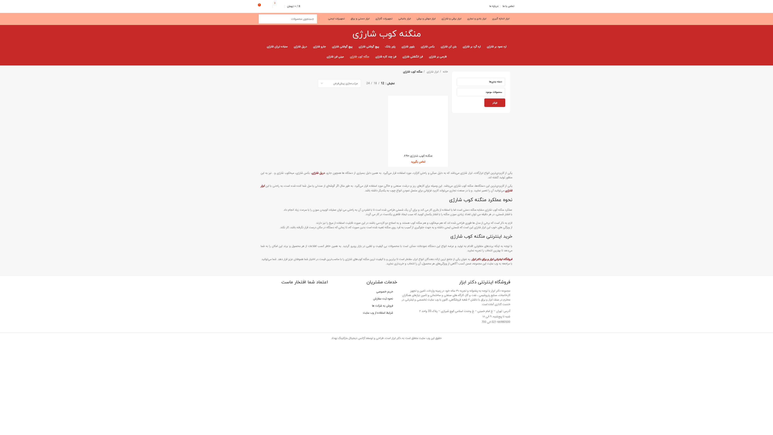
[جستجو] (263, 19)
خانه (445, 71)
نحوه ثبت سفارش (383, 298)
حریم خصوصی (384, 291)
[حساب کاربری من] (268, 6)
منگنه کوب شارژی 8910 (418, 156)
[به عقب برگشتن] (426, 34)
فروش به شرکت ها (382, 305)
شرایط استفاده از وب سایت (378, 313)
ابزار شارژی (432, 71)
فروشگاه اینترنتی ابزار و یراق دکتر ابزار (492, 259)
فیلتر (494, 103)
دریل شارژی (318, 173)
